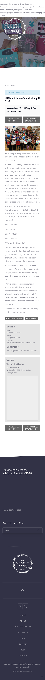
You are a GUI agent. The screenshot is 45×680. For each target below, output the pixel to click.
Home (23, 615)
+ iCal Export (31, 318)
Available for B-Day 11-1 (13, 120)
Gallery (23, 644)
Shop (23, 638)
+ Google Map (11, 373)
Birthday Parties (23, 627)
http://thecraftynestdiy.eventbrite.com (20, 343)
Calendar (23, 632)
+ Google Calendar (14, 318)
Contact (23, 656)
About (23, 621)
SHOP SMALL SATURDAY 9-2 (31, 120)
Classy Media (26, 671)
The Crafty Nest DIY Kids (28, 664)
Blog (23, 650)
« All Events (10, 86)
